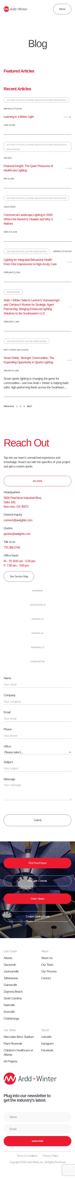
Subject (8, 762)
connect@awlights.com (18, 520)
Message (9, 779)
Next (29, 406)
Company (9, 695)
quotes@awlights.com (17, 534)
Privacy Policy (50, 1155)
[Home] (15, 9)
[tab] (37, 481)
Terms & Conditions (27, 1155)
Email (7, 712)
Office (7, 746)
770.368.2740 (12, 547)
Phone (7, 729)
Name (7, 678)
